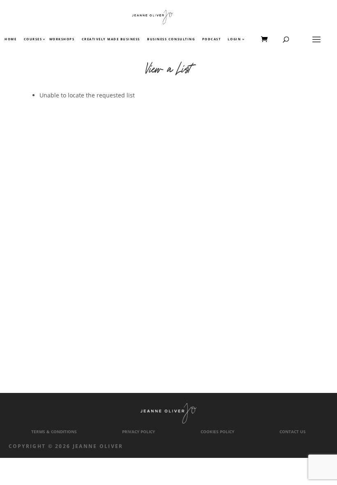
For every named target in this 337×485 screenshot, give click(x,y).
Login (234, 39)
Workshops (62, 39)
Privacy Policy (138, 431)
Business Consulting (171, 39)
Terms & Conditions (54, 431)
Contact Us (292, 431)
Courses (33, 39)
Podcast (211, 39)
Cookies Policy (217, 431)
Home (10, 39)
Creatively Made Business (111, 39)
